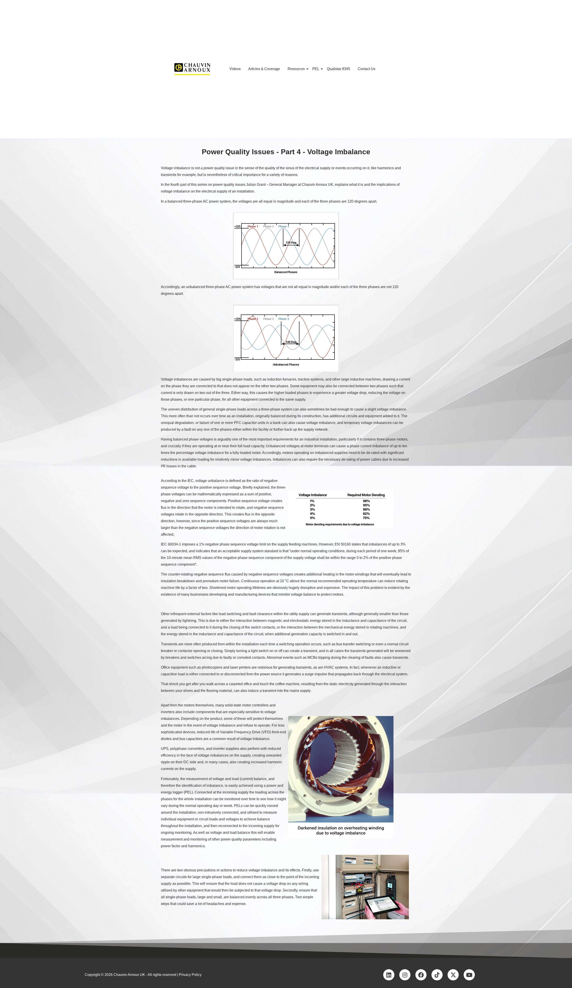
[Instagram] (404, 974)
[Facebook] (421, 974)
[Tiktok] (437, 974)
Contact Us (366, 69)
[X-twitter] (453, 974)
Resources (296, 69)
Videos (235, 69)
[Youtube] (469, 974)
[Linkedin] (388, 974)
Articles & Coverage (264, 69)
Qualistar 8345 (338, 69)
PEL (315, 69)
